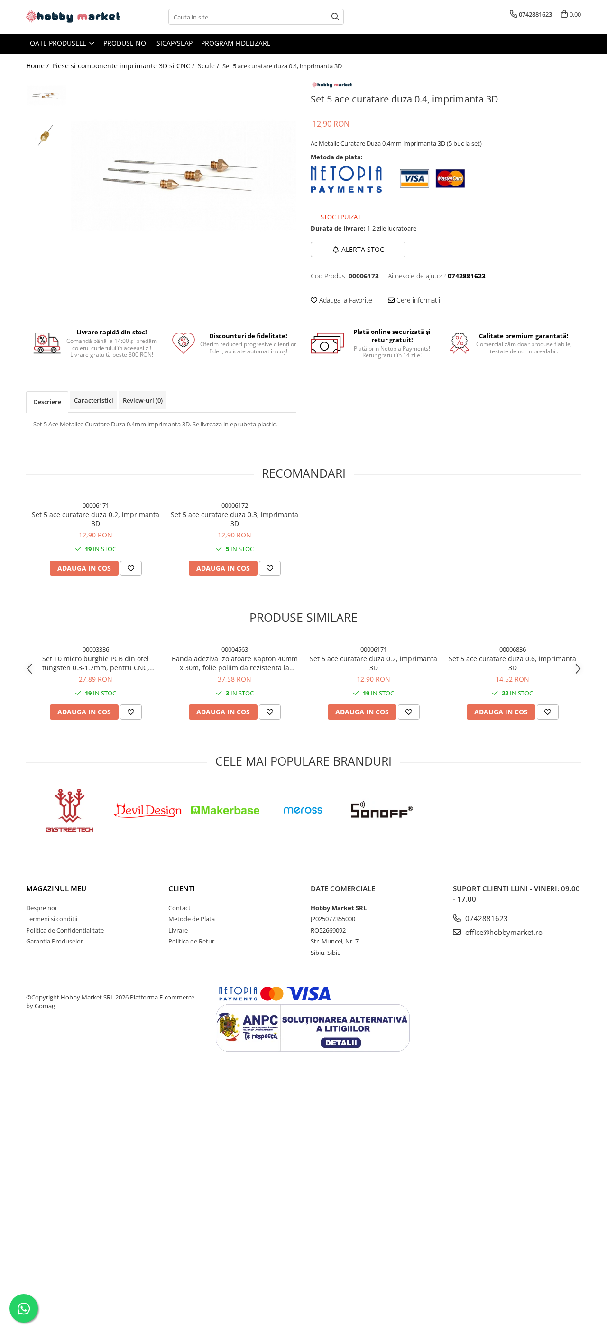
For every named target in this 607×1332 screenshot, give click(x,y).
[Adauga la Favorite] (131, 568)
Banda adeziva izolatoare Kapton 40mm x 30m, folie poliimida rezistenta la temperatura (235, 663)
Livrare (178, 930)
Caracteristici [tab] (93, 400)
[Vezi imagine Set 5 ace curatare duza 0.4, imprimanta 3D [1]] (46, 136)
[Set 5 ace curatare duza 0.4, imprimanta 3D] (183, 176)
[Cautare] (335, 17)
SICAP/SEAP (174, 42)
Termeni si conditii (51, 919)
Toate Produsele (57, 42)
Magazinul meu (56, 888)
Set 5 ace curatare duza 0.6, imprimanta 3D (512, 663)
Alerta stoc (362, 249)
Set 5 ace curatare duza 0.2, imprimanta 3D (95, 519)
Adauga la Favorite (344, 300)
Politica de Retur (191, 941)
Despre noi (41, 908)
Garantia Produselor (54, 941)
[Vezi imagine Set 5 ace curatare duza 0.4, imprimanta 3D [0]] (46, 95)
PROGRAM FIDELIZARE (236, 42)
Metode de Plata (191, 919)
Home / (38, 65)
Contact (179, 908)
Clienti (181, 888)
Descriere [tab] (47, 402)
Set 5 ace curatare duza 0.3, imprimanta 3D (234, 519)
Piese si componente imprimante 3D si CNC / (124, 65)
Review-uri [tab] (143, 400)
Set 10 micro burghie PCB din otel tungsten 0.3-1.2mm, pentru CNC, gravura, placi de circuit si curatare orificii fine (95, 663)
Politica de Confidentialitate (65, 930)
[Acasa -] (73, 17)
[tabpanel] (183, 176)
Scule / (209, 65)
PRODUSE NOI (125, 42)
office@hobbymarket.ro (503, 932)
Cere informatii (417, 300)
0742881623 (485, 918)
